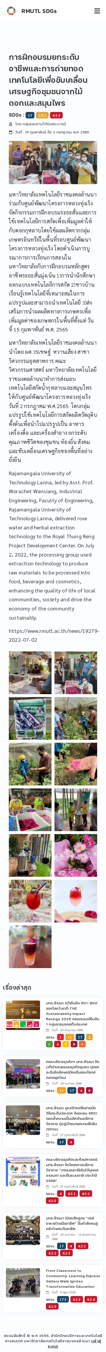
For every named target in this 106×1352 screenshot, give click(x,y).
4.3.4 (91, 1299)
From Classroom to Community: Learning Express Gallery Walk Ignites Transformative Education (73, 1278)
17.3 (63, 1299)
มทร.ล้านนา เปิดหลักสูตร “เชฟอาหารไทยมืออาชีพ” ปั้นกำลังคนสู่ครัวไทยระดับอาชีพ (72, 1223)
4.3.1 (72, 1193)
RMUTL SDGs (39, 10)
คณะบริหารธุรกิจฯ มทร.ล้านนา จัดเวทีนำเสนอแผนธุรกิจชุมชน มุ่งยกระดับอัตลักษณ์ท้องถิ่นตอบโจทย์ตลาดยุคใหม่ (72, 1069)
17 (30, 115)
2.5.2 (42, 115)
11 (70, 1037)
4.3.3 (56, 115)
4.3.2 (86, 1193)
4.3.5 (52, 1306)
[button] (97, 11)
